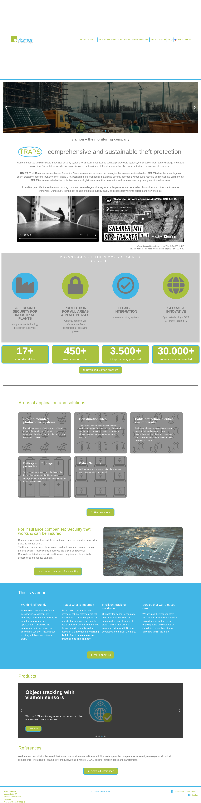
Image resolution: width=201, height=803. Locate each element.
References (140, 39)
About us (157, 39)
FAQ (170, 39)
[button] (6, 107)
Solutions (86, 39)
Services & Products (112, 39)
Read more (100, 128)
